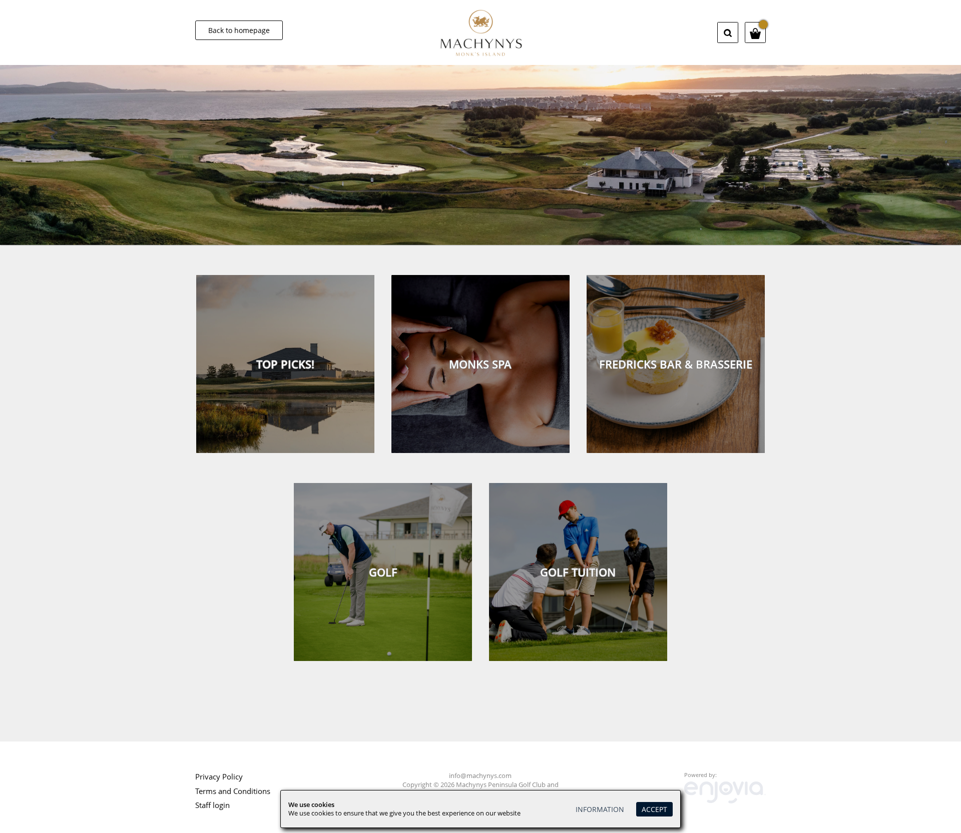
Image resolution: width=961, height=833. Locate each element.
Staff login (212, 805)
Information (600, 809)
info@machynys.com (480, 776)
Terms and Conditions (232, 791)
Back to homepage (239, 30)
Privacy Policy (219, 777)
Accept (654, 809)
